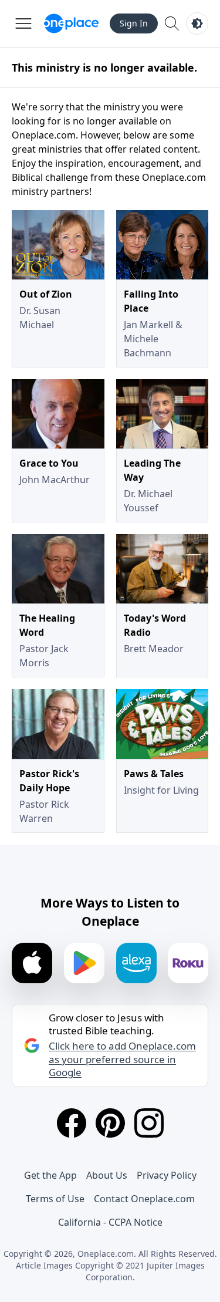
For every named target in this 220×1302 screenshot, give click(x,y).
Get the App (50, 1175)
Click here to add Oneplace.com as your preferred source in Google (122, 1059)
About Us (106, 1175)
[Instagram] (149, 1123)
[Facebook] (71, 1123)
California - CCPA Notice (110, 1222)
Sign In (134, 23)
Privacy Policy (167, 1175)
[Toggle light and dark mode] (197, 23)
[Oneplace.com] (71, 23)
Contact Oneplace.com (144, 1198)
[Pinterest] (110, 1123)
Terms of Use (55, 1198)
